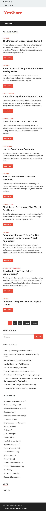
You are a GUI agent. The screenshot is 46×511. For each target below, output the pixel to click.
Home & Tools (7, 146)
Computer (6, 38)
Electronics (8, 426)
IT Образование (10, 452)
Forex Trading (9, 434)
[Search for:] (23, 336)
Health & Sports (8, 93)
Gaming (5, 298)
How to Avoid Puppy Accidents (18, 149)
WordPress (15, 508)
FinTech (7, 430)
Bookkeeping (9, 412)
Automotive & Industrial (11, 268)
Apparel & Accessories (12, 401)
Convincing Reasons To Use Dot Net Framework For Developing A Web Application (21, 238)
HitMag (24, 508)
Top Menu (8, 2)
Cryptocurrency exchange (13, 423)
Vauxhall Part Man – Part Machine (20, 121)
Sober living (8, 459)
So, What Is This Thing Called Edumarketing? (20, 384)
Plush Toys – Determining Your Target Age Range (21, 375)
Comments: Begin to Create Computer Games (20, 388)
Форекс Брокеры (10, 473)
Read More (7, 58)
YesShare (13, 12)
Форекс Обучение (11, 477)
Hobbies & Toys (8, 118)
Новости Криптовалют (12, 466)
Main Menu (10, 24)
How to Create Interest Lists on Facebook (19, 371)
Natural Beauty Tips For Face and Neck (22, 96)
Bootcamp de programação (14, 416)
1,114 (26, 323)
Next (35, 323)
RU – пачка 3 (8, 455)
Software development (12, 462)
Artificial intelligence (11, 405)
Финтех (7, 470)
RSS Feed (7, 490)
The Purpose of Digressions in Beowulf (22, 40)
